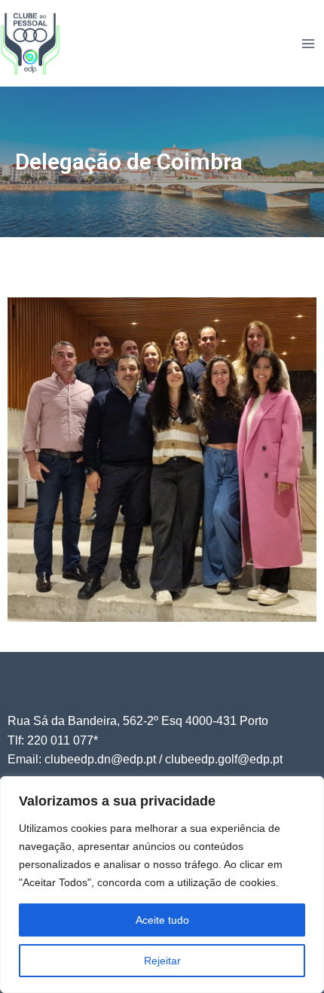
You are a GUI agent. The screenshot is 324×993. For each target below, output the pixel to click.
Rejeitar (162, 961)
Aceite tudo (162, 920)
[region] (162, 884)
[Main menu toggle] (308, 43)
